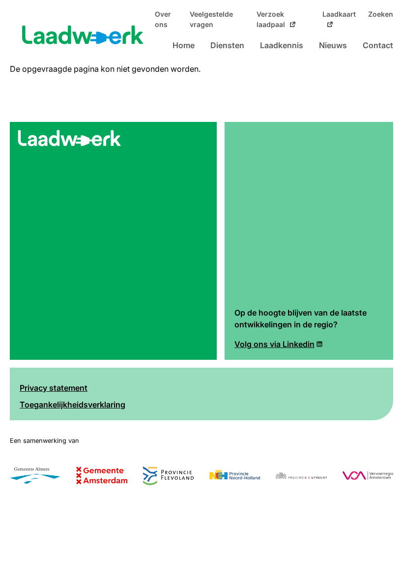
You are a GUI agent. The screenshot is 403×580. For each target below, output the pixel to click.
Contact (378, 45)
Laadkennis (281, 45)
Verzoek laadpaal (271, 19)
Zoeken (380, 14)
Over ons (163, 19)
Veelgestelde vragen (211, 19)
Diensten (227, 45)
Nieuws (333, 45)
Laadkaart (339, 14)
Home (184, 45)
